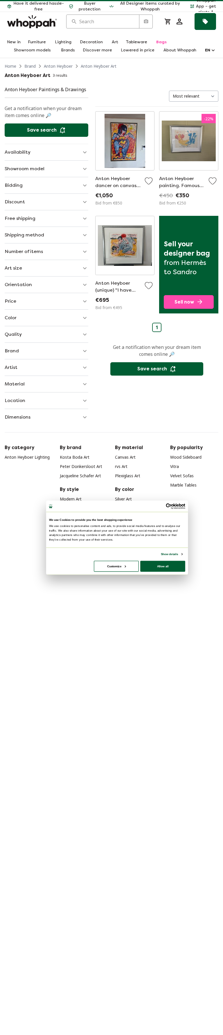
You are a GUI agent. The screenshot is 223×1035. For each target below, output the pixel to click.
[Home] (32, 21)
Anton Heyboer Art (98, 66)
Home (10, 66)
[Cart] (168, 21)
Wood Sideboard (186, 457)
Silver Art (123, 499)
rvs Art (121, 466)
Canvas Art (125, 457)
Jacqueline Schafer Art (80, 475)
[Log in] (179, 21)
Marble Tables (183, 485)
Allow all (163, 566)
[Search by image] (145, 21)
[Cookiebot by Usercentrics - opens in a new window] (168, 506)
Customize (114, 566)
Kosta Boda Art (74, 457)
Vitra (174, 466)
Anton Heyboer (58, 66)
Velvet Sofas (182, 475)
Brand (30, 66)
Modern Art (71, 499)
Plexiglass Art (127, 475)
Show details (169, 553)
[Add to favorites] (148, 181)
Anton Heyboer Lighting (27, 457)
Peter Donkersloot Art (81, 466)
